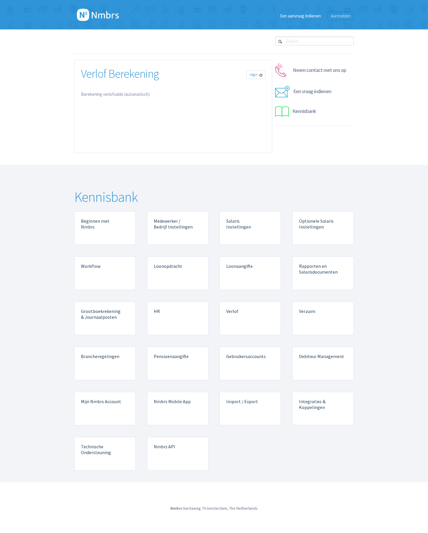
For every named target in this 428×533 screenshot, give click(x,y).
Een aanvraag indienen (300, 16)
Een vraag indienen (312, 91)
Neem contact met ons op (319, 70)
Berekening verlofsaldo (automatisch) (115, 94)
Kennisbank (304, 111)
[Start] (97, 14)
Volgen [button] (254, 74)
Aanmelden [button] (341, 16)
